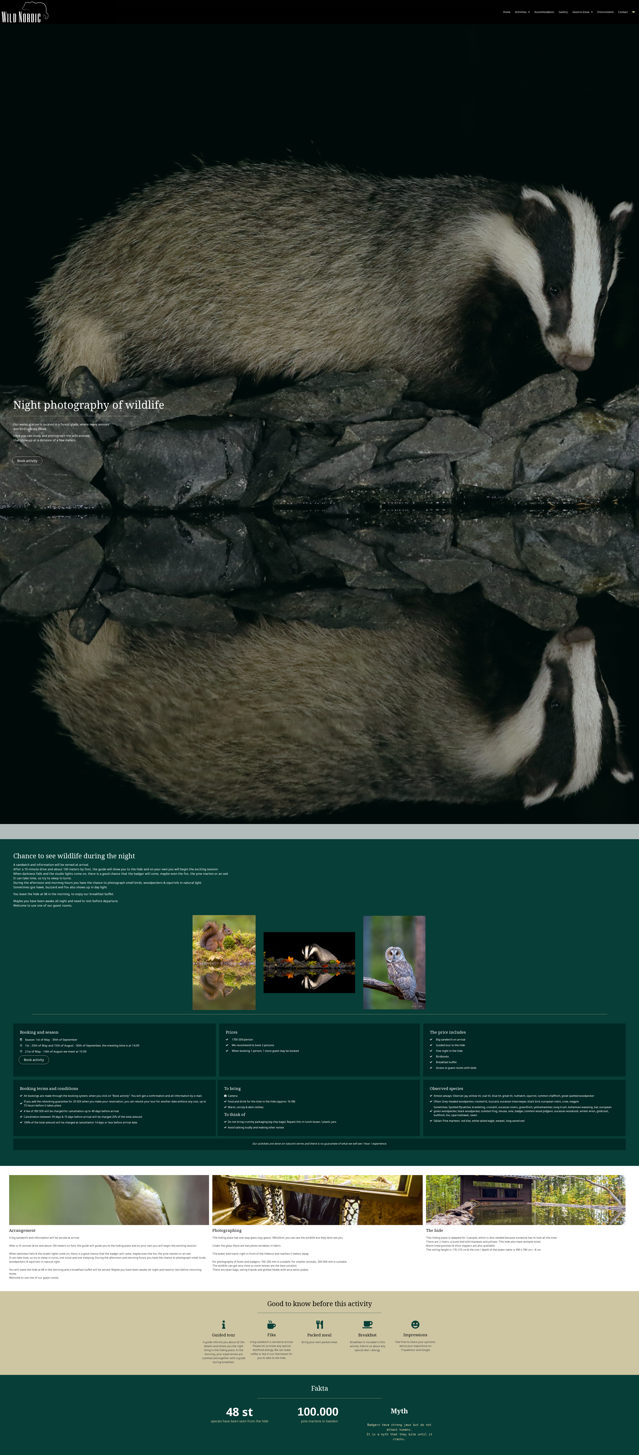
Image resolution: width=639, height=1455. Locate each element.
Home (506, 12)
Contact (623, 12)
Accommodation (544, 12)
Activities (521, 12)
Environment (605, 12)
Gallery (563, 12)
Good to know (580, 12)
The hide (434, 1230)
